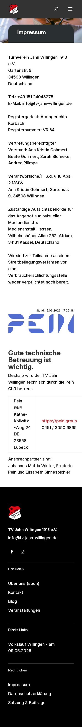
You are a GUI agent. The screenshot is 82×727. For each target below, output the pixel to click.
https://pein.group (59, 420)
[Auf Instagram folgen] (22, 551)
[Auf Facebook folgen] (11, 551)
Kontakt (15, 592)
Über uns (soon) (23, 583)
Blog (12, 601)
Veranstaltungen (24, 610)
